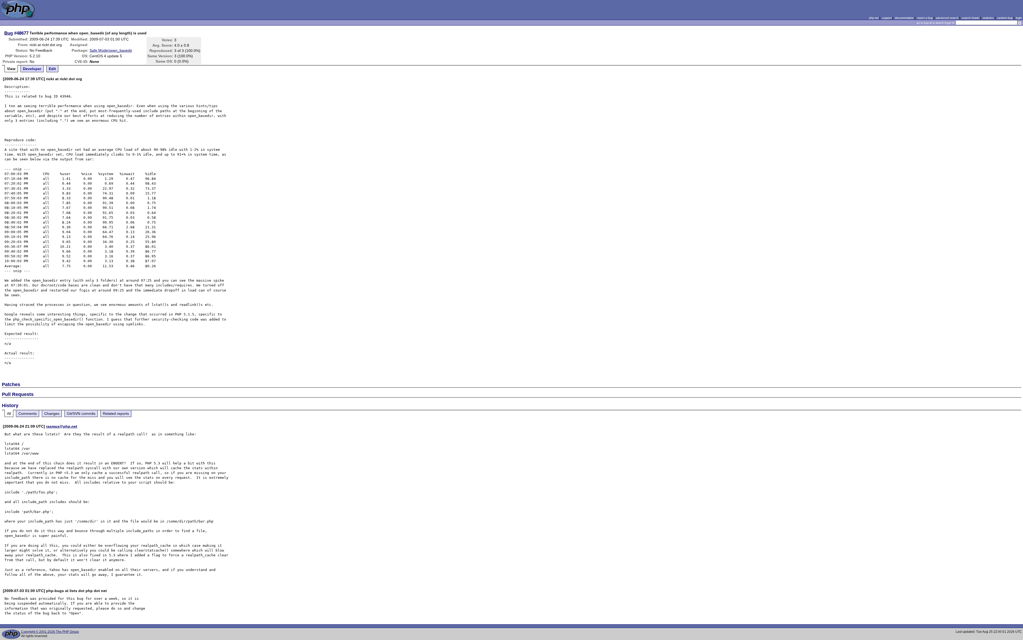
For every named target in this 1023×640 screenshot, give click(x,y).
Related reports (116, 413)
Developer (32, 69)
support (887, 17)
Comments (27, 413)
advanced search (947, 17)
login (1019, 17)
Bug (8, 33)
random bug (1005, 17)
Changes (51, 413)
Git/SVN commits (81, 413)
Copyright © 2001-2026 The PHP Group (50, 632)
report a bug (925, 17)
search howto (970, 17)
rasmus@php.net (61, 426)
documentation (904, 17)
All (9, 413)
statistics (988, 17)
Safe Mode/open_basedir (111, 50)
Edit (52, 69)
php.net (874, 17)
